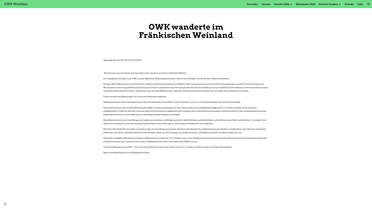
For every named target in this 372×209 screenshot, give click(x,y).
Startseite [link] (252, 4)
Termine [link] (266, 4)
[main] (186, 31)
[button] (368, 4)
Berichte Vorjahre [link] (328, 4)
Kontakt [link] (349, 4)
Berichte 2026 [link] (281, 4)
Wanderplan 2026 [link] (305, 4)
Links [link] (360, 4)
